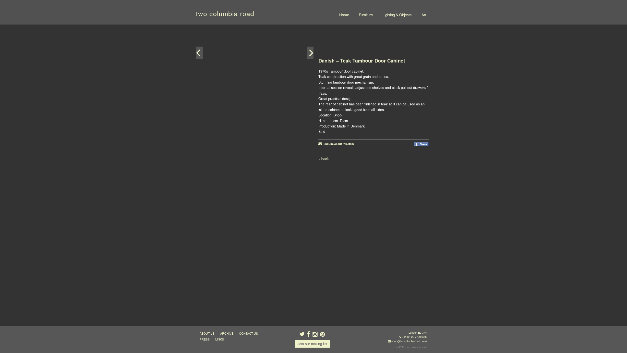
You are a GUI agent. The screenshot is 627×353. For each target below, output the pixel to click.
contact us (248, 333)
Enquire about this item (338, 144)
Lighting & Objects (397, 14)
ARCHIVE (226, 333)
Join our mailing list (312, 343)
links (219, 339)
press (205, 339)
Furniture (366, 14)
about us (207, 333)
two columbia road (225, 13)
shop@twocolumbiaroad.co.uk (409, 341)
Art (424, 14)
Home (344, 14)
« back (323, 158)
